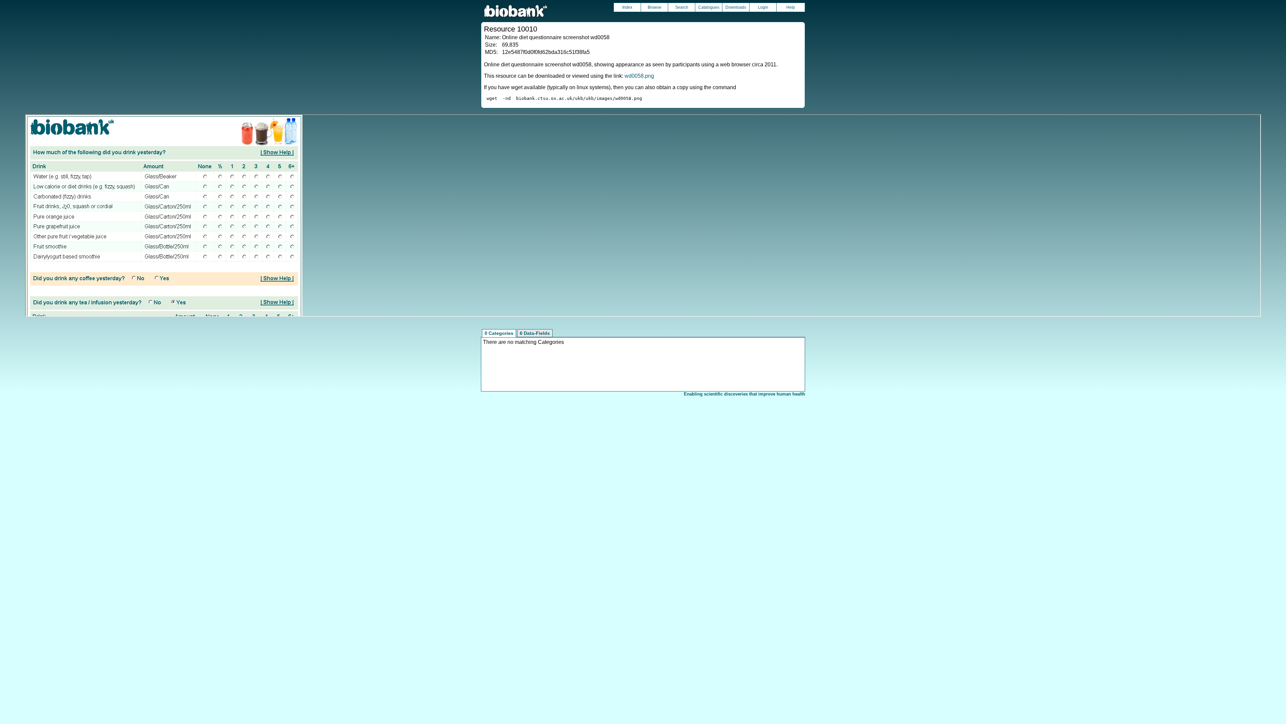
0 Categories (499, 333)
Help (790, 7)
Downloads (735, 7)
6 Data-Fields (535, 333)
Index (627, 7)
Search (681, 7)
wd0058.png (639, 76)
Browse (654, 7)
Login (763, 7)
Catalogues (708, 7)
